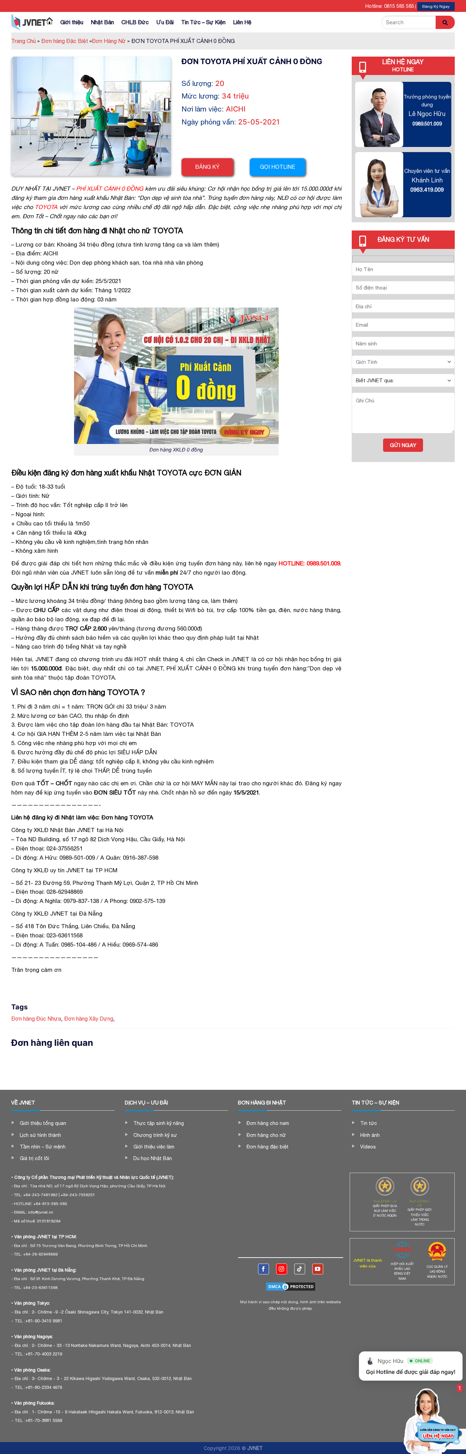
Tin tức (368, 1123)
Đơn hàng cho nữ (266, 1135)
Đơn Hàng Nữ (111, 41)
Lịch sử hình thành (40, 1135)
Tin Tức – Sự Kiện (203, 22)
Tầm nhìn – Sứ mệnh (42, 1146)
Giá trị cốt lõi (34, 1158)
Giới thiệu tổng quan (43, 1123)
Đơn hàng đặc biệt (268, 1146)
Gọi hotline (277, 167)
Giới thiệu (71, 22)
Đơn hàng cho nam (268, 1123)
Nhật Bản (102, 22)
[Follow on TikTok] (299, 1269)
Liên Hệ (242, 22)
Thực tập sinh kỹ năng (158, 1123)
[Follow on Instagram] (281, 1269)
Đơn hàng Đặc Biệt (66, 41)
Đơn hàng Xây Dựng (88, 1018)
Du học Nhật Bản (152, 1158)
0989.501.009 (427, 124)
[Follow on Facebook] (263, 1269)
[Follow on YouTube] (317, 1269)
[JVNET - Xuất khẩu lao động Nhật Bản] (28, 22)
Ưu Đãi (165, 22)
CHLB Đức (135, 22)
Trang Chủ (25, 41)
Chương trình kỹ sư (155, 1135)
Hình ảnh (370, 1135)
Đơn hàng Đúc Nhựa (36, 1018)
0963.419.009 (427, 190)
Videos (368, 1146)
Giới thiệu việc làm (153, 1146)
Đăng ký (207, 167)
